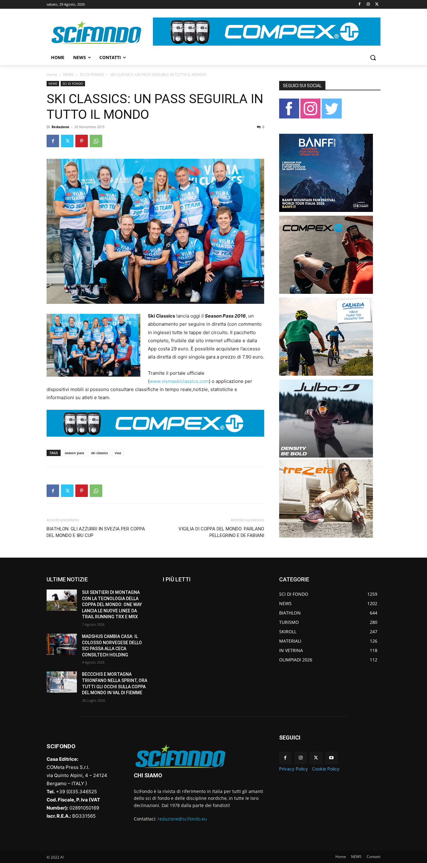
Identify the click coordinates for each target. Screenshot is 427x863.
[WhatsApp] (96, 141)
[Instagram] (368, 4)
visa (118, 452)
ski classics (99, 452)
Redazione (60, 126)
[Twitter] (376, 4)
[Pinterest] (81, 141)
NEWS (68, 74)
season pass (74, 452)
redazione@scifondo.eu (182, 819)
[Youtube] (331, 758)
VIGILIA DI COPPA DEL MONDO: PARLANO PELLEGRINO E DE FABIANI (221, 532)
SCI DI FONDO (92, 74)
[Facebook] (359, 4)
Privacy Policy (293, 768)
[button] (372, 57)
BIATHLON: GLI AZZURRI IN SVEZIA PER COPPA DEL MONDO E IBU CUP (96, 532)
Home (52, 74)
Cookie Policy (325, 768)
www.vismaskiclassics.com (179, 381)
